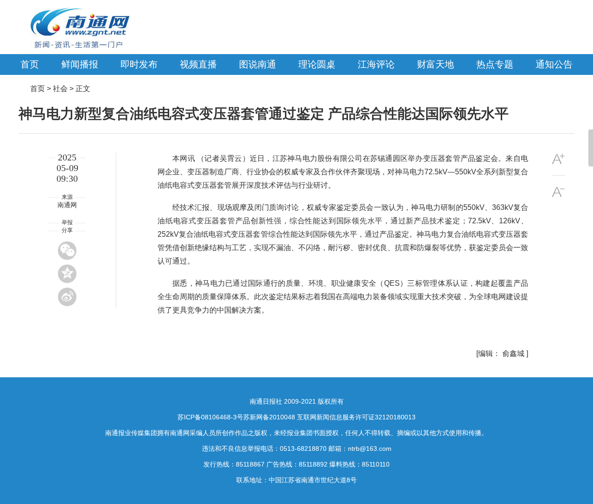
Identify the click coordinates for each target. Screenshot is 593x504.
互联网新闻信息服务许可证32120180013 (356, 417)
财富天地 (435, 64)
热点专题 (494, 64)
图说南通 (257, 64)
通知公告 (554, 64)
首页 (29, 64)
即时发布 (139, 64)
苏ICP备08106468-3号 (210, 417)
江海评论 (376, 64)
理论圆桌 (316, 64)
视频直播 (198, 64)
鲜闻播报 (79, 64)
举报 (67, 222)
